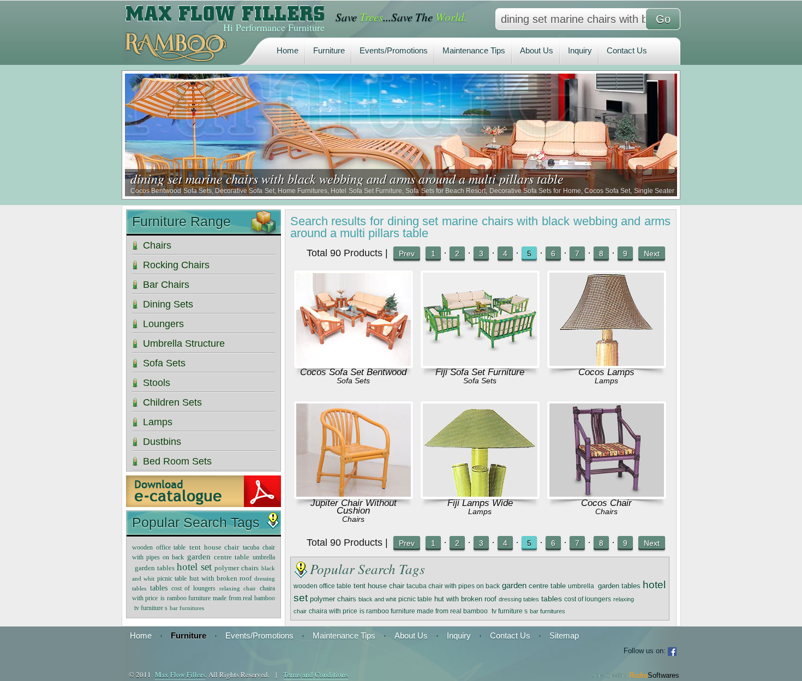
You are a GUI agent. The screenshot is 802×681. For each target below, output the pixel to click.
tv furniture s (510, 611)
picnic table (415, 598)
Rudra (654, 675)
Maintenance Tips (473, 50)
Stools (156, 382)
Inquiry (580, 50)
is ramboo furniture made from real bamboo (424, 610)
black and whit (377, 599)
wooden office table (322, 586)
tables (551, 599)
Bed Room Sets (177, 461)
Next (652, 253)
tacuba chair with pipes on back (453, 585)
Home (287, 50)
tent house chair (379, 586)
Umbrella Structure (184, 343)
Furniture (329, 50)
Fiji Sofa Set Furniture (479, 372)
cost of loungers (587, 599)
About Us (536, 50)
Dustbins (162, 441)
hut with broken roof (465, 599)
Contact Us (627, 50)
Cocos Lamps (606, 372)
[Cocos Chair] (606, 493)
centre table (547, 586)
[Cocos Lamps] (606, 362)
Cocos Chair (606, 503)
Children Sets (172, 402)
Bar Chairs (166, 284)
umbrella (582, 585)
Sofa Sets (353, 380)
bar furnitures (547, 611)
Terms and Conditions (315, 674)
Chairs (353, 519)
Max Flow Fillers (180, 674)
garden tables (619, 586)
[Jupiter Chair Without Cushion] (353, 493)
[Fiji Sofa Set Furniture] (480, 362)
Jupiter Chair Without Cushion (353, 507)
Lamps (606, 380)
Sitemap (564, 635)
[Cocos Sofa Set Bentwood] (353, 362)
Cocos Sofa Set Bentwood (353, 372)
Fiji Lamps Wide (480, 503)
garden (514, 585)
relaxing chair (237, 588)
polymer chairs (333, 599)
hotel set (194, 567)
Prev (407, 253)
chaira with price (333, 610)
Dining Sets (168, 304)
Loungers (163, 323)
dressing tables (519, 599)
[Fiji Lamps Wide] (480, 493)
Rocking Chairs (176, 265)
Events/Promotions (394, 50)
